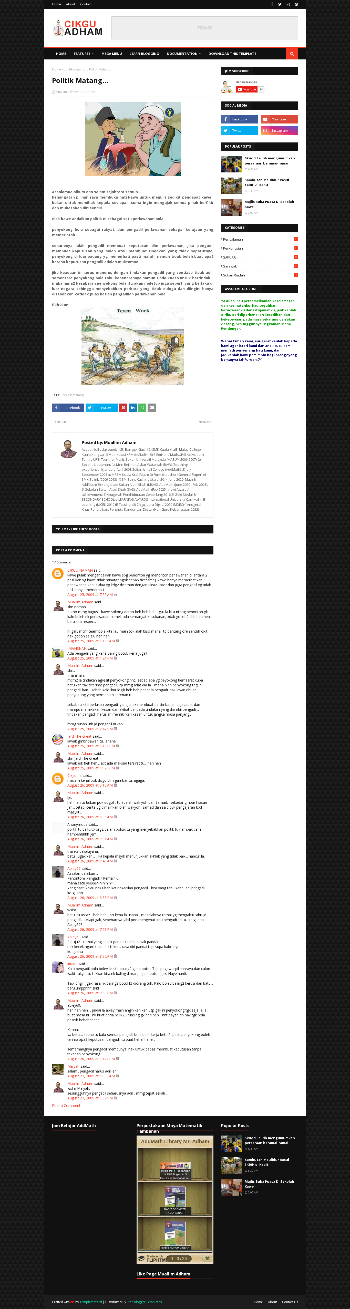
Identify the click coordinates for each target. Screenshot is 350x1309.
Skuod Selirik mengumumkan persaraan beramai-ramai (270, 161)
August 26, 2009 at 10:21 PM (91, 1058)
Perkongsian (260, 248)
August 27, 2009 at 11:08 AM (91, 1076)
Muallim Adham (67, 92)
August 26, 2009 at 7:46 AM (90, 861)
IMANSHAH (76, 648)
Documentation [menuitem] (182, 53)
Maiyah (73, 1066)
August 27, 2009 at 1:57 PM (90, 1098)
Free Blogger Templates (144, 1302)
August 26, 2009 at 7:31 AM (90, 839)
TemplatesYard (91, 1302)
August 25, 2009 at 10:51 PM (91, 746)
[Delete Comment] (115, 594)
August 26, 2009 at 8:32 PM (90, 956)
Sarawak (260, 266)
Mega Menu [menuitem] (111, 53)
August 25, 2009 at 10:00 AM (91, 640)
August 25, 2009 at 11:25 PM (91, 768)
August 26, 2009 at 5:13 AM (90, 785)
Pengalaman (260, 239)
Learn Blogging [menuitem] (144, 53)
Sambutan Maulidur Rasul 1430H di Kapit (267, 182)
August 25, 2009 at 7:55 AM (90, 594)
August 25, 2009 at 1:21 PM (90, 658)
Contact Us (290, 1302)
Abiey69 (73, 868)
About (70, 4)
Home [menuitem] (61, 53)
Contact (85, 4)
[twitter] (280, 4)
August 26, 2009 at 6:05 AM (90, 817)
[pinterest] (296, 4)
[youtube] (279, 119)
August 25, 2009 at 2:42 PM (90, 728)
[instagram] (288, 4)
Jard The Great (79, 736)
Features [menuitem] (82, 53)
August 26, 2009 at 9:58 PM (90, 993)
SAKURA (260, 257)
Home (56, 4)
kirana (72, 963)
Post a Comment (66, 1105)
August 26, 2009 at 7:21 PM (90, 929)
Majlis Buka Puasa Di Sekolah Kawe (269, 204)
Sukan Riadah (260, 275)
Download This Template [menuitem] (232, 53)
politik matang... (75, 69)
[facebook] (272, 4)
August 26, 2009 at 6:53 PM (90, 897)
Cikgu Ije (74, 775)
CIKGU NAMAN (80, 570)
